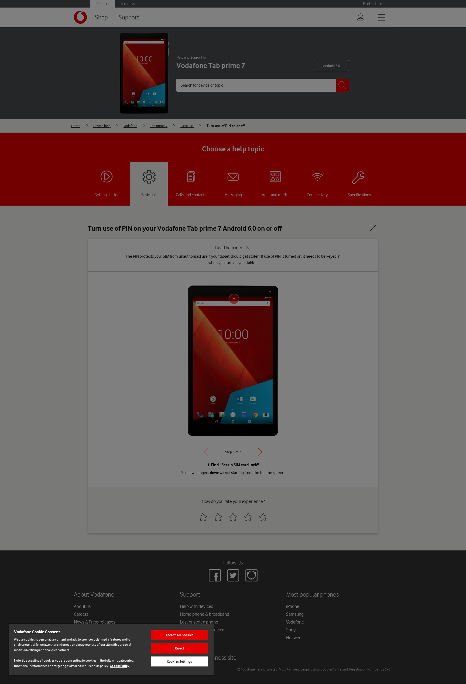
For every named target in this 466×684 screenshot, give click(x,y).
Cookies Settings (179, 661)
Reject (179, 648)
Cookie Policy (119, 666)
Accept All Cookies (179, 635)
